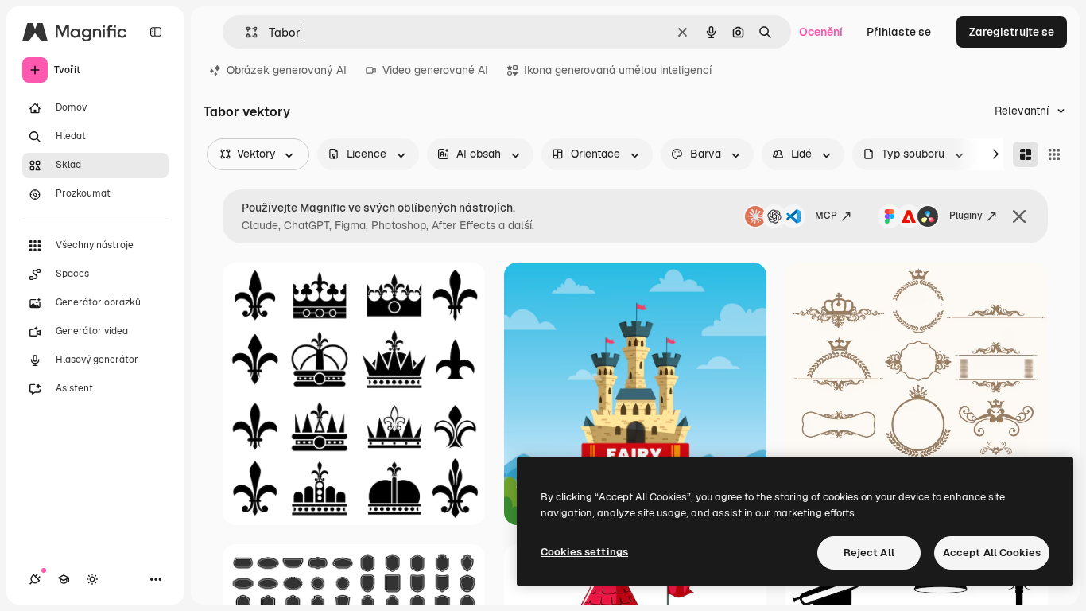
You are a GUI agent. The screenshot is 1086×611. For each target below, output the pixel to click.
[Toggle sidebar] (156, 32)
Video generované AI (435, 70)
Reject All (869, 552)
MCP (826, 215)
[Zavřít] (1019, 216)
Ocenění (821, 32)
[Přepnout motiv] (92, 579)
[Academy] (63, 579)
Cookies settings (584, 551)
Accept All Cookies (992, 552)
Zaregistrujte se (1011, 32)
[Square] (1054, 154)
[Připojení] (35, 579)
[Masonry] (1025, 154)
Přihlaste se (899, 32)
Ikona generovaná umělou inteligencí (618, 70)
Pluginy (966, 215)
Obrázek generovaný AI (287, 70)
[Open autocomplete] (245, 32)
